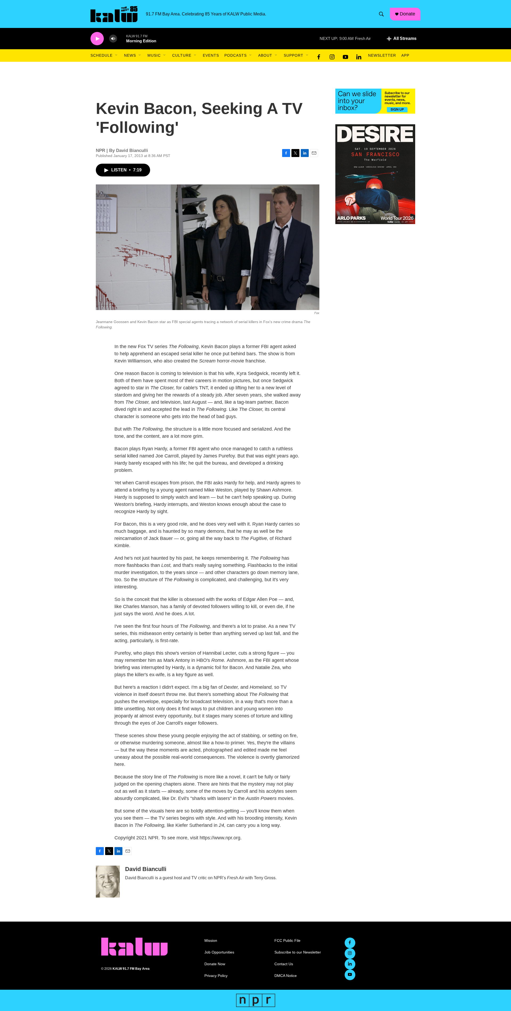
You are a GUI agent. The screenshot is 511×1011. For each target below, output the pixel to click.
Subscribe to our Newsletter (297, 952)
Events (211, 55)
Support (293, 55)
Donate (407, 13)
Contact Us (283, 964)
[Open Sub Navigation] (116, 55)
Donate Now (214, 964)
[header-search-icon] (381, 14)
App (405, 55)
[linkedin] (359, 56)
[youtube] (345, 56)
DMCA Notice (285, 976)
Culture (181, 55)
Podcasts (235, 55)
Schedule (101, 55)
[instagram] (332, 56)
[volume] (113, 39)
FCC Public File (287, 941)
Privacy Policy (216, 976)
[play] (97, 39)
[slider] (121, 38)
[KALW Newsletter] (375, 101)
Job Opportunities (219, 952)
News (130, 55)
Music (154, 55)
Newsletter (382, 55)
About (265, 55)
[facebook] (319, 56)
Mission (210, 941)
